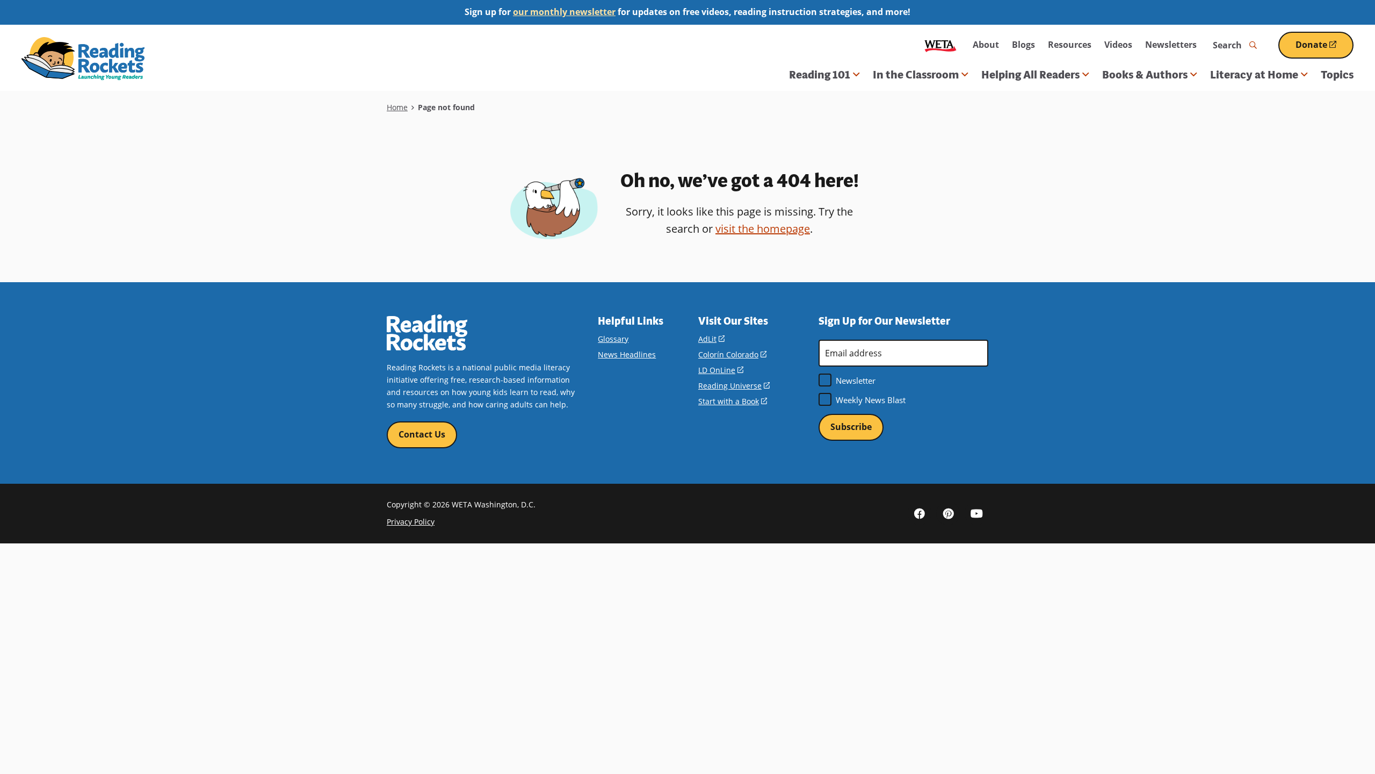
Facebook (919, 513)
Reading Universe (734, 386)
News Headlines (627, 354)
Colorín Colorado (732, 354)
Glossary (613, 339)
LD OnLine (720, 370)
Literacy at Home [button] (1254, 74)
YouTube (976, 513)
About (986, 45)
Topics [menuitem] (1337, 74)
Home (397, 107)
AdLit (711, 339)
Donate (1325, 49)
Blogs (1023, 45)
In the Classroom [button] (916, 74)
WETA (940, 44)
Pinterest (948, 513)
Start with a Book (732, 401)
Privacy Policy (411, 522)
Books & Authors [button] (1145, 74)
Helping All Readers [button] (1030, 74)
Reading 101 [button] (819, 74)
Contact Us (422, 434)
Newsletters (1171, 45)
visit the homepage (762, 228)
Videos (1118, 45)
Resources (1069, 45)
